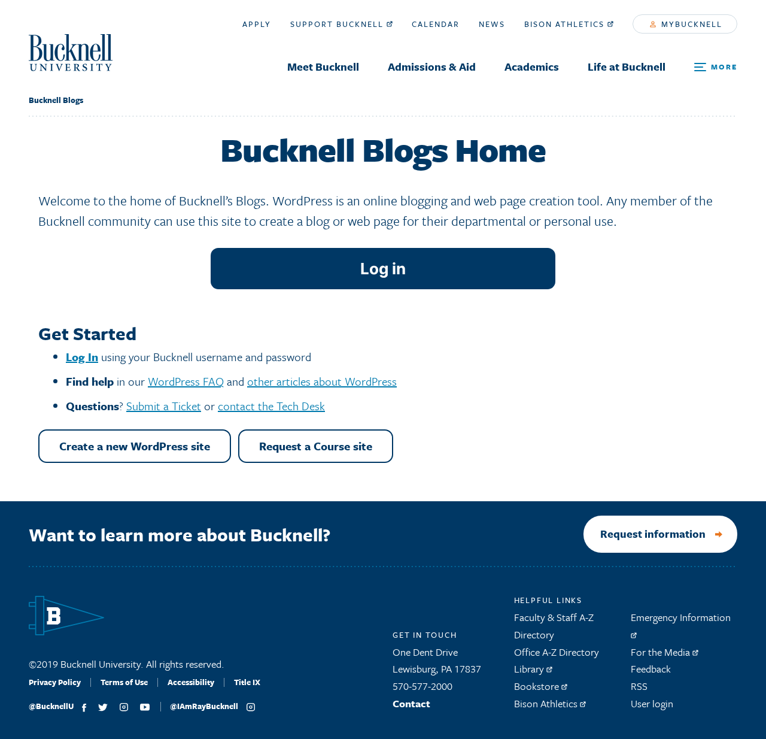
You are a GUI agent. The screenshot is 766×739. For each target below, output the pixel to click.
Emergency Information (681, 617)
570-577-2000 (422, 686)
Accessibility (191, 682)
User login (652, 703)
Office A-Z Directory (556, 651)
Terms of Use (124, 682)
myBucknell (690, 24)
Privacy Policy (55, 682)
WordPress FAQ (186, 381)
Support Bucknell (338, 24)
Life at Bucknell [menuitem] (626, 66)
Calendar (436, 24)
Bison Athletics (565, 24)
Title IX (247, 682)
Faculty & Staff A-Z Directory (554, 626)
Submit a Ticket (163, 406)
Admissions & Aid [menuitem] (432, 66)
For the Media (661, 651)
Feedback (651, 668)
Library (530, 668)
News (492, 24)
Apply (256, 24)
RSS (639, 686)
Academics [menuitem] (531, 66)
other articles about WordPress (322, 381)
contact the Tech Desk (271, 406)
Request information (653, 533)
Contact (411, 703)
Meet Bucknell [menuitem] (323, 66)
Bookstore (537, 686)
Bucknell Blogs (56, 100)
